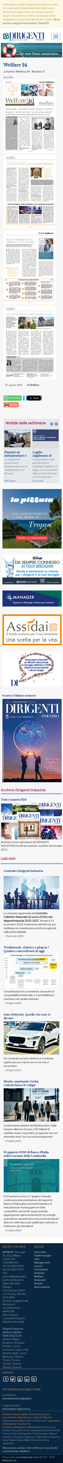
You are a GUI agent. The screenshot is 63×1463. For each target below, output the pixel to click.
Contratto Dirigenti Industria (23, 871)
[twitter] (12, 1379)
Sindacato (40, 1279)
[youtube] (20, 1379)
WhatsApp (14, 398)
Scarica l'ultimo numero (19, 695)
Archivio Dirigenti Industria (23, 790)
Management (42, 1262)
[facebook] (5, 1379)
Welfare (34, 385)
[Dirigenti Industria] (25, 36)
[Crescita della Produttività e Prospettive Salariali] (17, 438)
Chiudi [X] (43, 23)
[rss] (34, 1379)
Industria (39, 1272)
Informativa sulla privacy (16, 1408)
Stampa (13, 404)
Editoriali (37, 480)
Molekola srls (9, 1460)
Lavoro (38, 1265)
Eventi (7, 480)
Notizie (38, 1283)
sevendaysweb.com (27, 1457)
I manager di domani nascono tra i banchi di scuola (44, 457)
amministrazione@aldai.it (16, 1398)
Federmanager (42, 1255)
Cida (36, 1259)
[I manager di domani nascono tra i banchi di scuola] (45, 440)
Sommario (40, 1252)
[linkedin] (27, 1379)
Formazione (41, 1269)
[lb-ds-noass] (31, 50)
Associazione (42, 1286)
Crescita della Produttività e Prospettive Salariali (14, 457)
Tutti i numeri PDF (14, 799)
